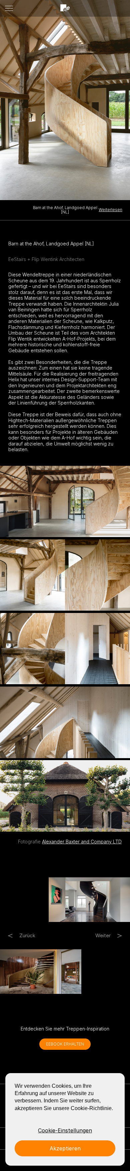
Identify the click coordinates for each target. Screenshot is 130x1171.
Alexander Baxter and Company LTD (82, 841)
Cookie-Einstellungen (65, 1130)
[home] (65, 8)
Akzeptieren (65, 1148)
